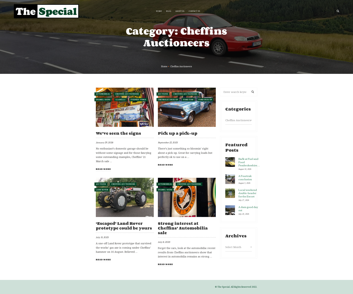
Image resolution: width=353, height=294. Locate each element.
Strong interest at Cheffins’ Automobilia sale (183, 228)
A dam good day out (248, 208)
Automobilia (103, 94)
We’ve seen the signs (118, 133)
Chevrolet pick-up (168, 99)
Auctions (163, 94)
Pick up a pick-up (177, 133)
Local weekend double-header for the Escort (247, 193)
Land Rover (102, 190)
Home (164, 66)
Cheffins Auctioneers (127, 94)
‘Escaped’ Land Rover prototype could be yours (124, 225)
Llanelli (120, 99)
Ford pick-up (205, 99)
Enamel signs (103, 99)
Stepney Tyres (138, 99)
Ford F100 (188, 99)
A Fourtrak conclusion (245, 177)
